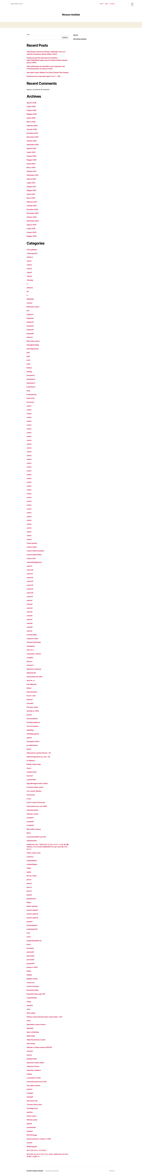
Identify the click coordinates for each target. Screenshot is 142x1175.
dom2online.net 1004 (34, 677)
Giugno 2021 (31, 187)
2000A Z (30, 288)
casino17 (30, 596)
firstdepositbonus (33, 722)
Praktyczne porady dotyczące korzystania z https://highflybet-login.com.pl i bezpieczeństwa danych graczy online (47, 60)
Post (28, 933)
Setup (29, 1002)
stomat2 (30, 1051)
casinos (29, 631)
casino (29, 406)
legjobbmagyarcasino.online (37, 783)
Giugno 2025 (31, 156)
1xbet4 (29, 272)
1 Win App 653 (32, 253)
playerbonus (31, 899)
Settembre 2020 (33, 221)
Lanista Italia (31, 780)
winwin (29, 1124)
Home (101, 3)
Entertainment (32, 692)
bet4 (28, 364)
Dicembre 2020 (32, 209)
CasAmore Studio (37, 1171)
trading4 (30, 1097)
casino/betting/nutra (34, 562)
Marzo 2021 (31, 198)
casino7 (29, 619)
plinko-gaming (32, 906)
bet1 (28, 352)
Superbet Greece (33, 1066)
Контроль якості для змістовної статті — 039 (43, 76)
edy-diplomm (32, 684)
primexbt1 (30, 952)
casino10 (30, 570)
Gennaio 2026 (32, 129)
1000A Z (30, 257)
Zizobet (29, 1143)
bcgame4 (30, 326)
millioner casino (32, 814)
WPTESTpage (32, 1135)
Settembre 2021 (33, 175)
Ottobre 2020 (32, 217)
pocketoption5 (32, 925)
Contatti (112, 3)
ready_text (30, 982)
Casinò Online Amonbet (35, 551)
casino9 (29, 627)
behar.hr (30, 337)
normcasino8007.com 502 (36, 837)
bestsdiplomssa (33, 349)
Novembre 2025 (33, 137)
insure (29, 768)
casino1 (29, 566)
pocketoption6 (32, 929)
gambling (30, 730)
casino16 (30, 593)
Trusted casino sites (34, 1104)
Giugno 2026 (31, 110)
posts (29, 937)
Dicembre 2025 (32, 133)
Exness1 (30, 699)
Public (29, 971)
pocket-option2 (32, 910)
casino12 (30, 577)
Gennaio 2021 (32, 206)
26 (28, 291)
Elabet (29, 688)
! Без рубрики (32, 250)
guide (29, 749)
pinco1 (29, 880)
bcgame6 (30, 333)
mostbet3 (30, 825)
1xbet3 (29, 269)
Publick (29, 975)
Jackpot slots (32, 772)
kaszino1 (30, 776)
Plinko (29, 902)
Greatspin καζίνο (33, 741)
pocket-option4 (32, 918)
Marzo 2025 (31, 167)
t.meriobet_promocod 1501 (37, 1082)
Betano (29, 368)
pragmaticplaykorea (34, 941)
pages (29, 872)
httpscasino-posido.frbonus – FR (39, 753)
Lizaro (29, 799)
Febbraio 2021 (32, 202)
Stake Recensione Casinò (36, 1040)
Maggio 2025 (31, 160)
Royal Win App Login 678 (36, 994)
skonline (30, 1005)
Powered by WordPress (52, 1171)
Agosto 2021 (31, 179)
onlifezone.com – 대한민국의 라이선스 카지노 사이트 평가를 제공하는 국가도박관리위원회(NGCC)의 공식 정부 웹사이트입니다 (47, 847)
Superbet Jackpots (34, 1070)
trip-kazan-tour (32, 1101)
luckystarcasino (32, 810)
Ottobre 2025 (32, 141)
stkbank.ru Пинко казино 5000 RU (39, 1047)
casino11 (30, 574)
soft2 (29, 1021)
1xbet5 (29, 276)
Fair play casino (32, 707)
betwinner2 (31, 379)
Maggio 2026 (32, 114)
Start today (31, 1043)
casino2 (29, 600)
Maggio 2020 (32, 236)
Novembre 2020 (33, 213)
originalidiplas (32, 864)
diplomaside (31, 673)
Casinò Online (32, 547)
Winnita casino (32, 1120)
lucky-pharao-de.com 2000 (37, 806)
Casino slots (31, 558)
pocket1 (30, 921)
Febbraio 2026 (32, 126)
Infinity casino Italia (34, 764)
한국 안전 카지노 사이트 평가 (36, 1150)
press (29, 944)
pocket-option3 (32, 914)
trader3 (29, 1089)
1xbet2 (29, 265)
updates (30, 1112)
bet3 (28, 360)
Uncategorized (32, 1108)
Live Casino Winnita (34, 791)
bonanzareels (32, 394)
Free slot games (33, 726)
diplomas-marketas (34, 669)
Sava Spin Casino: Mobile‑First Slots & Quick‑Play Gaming (47, 72)
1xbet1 (29, 261)
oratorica (30, 857)
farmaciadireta (32, 719)
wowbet (30, 1131)
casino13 (30, 581)
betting (29, 372)
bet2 (28, 356)
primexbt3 (30, 960)
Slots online (31, 1013)
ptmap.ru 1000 (32, 967)
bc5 (28, 311)
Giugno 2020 (31, 232)
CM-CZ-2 (30, 650)
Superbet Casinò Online (35, 1063)
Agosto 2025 (31, 148)
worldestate (31, 1127)
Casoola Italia (32, 635)
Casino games (32, 543)
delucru (29, 661)
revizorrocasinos (33, 986)
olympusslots (32, 841)
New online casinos (34, 829)
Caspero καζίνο (32, 638)
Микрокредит (32, 1146)
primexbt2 (30, 956)
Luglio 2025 (31, 152)
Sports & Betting (33, 1032)
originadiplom (32, 860)
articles (29, 303)
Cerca (28, 34)
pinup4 (29, 895)
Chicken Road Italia (34, 642)
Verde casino (31, 1116)
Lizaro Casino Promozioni (36, 802)
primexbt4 (30, 963)
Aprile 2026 (31, 118)
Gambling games (33, 734)
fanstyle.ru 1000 (33, 711)
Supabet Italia (32, 1059)
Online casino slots (34, 853)
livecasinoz (31, 795)
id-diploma (31, 760)
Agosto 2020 (31, 225)
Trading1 (30, 1093)
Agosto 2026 (31, 103)
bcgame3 (30, 322)
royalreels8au (32, 998)
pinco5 (29, 891)
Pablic (29, 868)
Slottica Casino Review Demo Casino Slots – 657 (44, 1017)
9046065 (30, 299)
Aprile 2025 (31, 164)
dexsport (30, 665)
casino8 (29, 623)
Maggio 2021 (31, 190)
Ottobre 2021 (31, 171)
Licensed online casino (35, 787)
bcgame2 (30, 318)
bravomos (30, 402)
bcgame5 (30, 330)
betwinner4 (31, 387)
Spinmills (30, 1028)
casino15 (30, 589)
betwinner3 (31, 383)
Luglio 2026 (31, 106)
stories (29, 1055)
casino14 (30, 585)
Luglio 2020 (31, 228)
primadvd (30, 948)
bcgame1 (30, 314)
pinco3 (29, 887)
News (29, 833)
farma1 (29, 715)
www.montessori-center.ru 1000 (39, 1139)
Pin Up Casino (32, 876)
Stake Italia (31, 1036)
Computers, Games (34, 654)
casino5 (29, 612)
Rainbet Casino (32, 979)
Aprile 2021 (31, 194)
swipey (29, 1074)
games (29, 738)
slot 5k (75, 35)
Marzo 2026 (31, 122)
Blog (106, 3)
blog (28, 391)
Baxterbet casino (33, 307)
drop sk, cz (31, 680)
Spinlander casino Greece (36, 1024)
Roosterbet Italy (32, 990)
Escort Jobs (31, 696)
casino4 (29, 608)
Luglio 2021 (31, 183)
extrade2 (30, 703)
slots (28, 1009)
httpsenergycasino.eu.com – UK (38, 757)
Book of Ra (30, 398)
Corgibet (30, 658)
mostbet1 (30, 818)
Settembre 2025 (33, 145)
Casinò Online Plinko (34, 555)
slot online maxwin (79, 39)
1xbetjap (30, 280)
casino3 (29, 604)
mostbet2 (30, 821)
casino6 (29, 616)
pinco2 (29, 883)
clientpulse (31, 646)
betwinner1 (31, 375)
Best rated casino (33, 341)
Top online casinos (33, 1085)
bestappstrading (33, 345)
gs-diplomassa (32, 745)
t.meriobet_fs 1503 (34, 1078)
